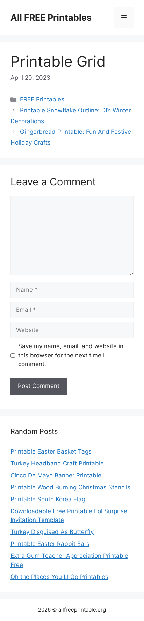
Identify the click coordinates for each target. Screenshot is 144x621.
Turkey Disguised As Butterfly (52, 531)
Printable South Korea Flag (47, 499)
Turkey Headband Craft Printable (57, 463)
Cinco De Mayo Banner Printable (55, 475)
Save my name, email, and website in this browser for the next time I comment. (70, 355)
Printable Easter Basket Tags (51, 451)
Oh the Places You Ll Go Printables (59, 576)
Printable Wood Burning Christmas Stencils (70, 487)
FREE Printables (42, 99)
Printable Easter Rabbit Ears (49, 543)
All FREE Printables (51, 17)
